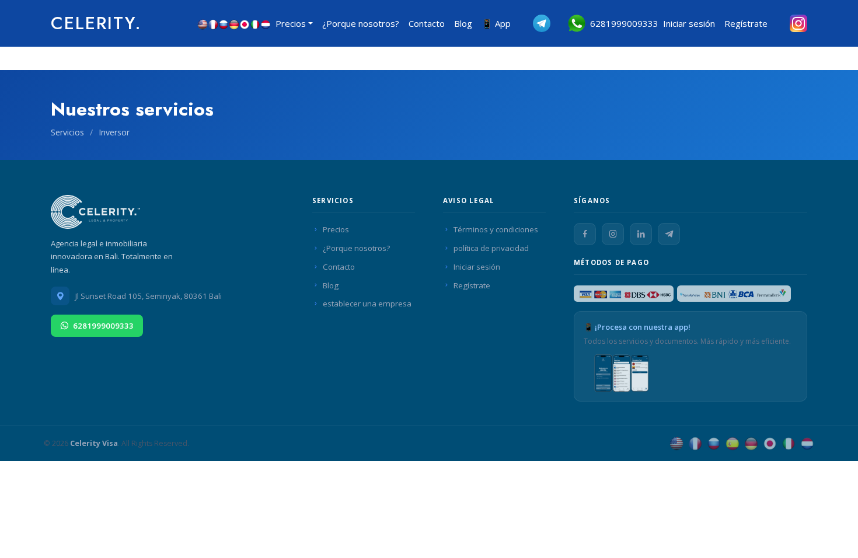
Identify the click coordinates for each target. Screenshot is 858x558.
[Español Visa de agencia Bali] (733, 443)
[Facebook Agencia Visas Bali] (585, 234)
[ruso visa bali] (223, 23)
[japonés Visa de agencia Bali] (770, 443)
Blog (463, 23)
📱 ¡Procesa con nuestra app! (637, 327)
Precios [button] (290, 23)
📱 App (496, 23)
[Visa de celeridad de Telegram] (532, 23)
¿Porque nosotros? (360, 23)
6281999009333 (621, 23)
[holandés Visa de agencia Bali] (807, 443)
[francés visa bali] (213, 23)
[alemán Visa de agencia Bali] (751, 443)
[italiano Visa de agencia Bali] (789, 443)
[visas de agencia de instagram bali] (789, 23)
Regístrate (746, 23)
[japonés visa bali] (244, 23)
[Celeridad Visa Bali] (97, 215)
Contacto (427, 23)
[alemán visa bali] (234, 23)
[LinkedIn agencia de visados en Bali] (641, 234)
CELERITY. (96, 23)
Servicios (68, 132)
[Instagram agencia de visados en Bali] (613, 234)
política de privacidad (491, 248)
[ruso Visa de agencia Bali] (714, 443)
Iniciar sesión (689, 23)
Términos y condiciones (496, 229)
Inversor (114, 132)
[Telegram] (669, 234)
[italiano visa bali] (255, 23)
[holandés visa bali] (265, 23)
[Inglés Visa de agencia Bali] (676, 443)
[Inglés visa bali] (202, 23)
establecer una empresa (367, 303)
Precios (336, 229)
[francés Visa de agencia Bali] (695, 443)
